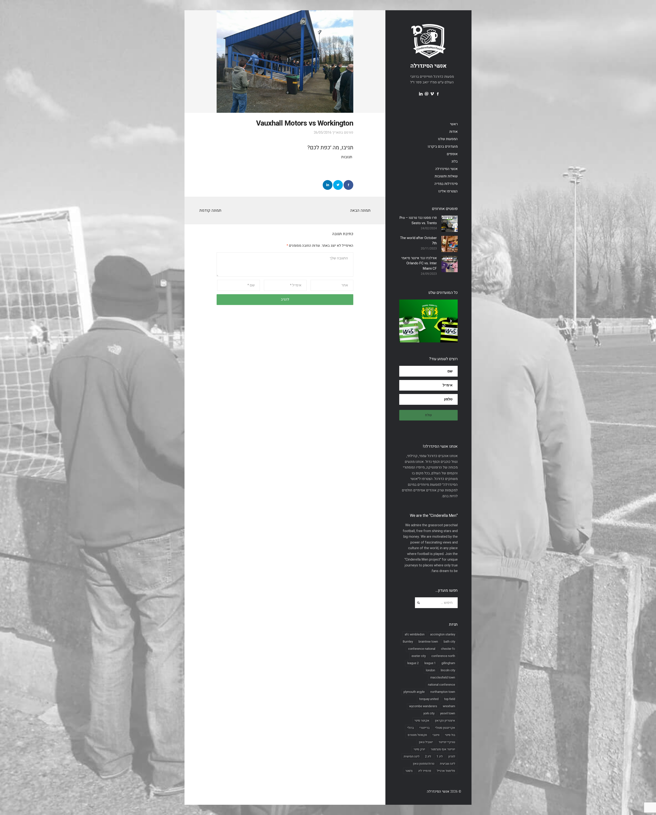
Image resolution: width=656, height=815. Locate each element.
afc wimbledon (415, 634)
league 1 (430, 663)
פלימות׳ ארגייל (446, 771)
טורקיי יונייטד (447, 742)
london (430, 670)
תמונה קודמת (210, 210)
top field (449, 699)
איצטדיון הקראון (445, 720)
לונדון (451, 756)
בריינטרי (424, 728)
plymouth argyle (414, 692)
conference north (443, 656)
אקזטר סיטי (422, 720)
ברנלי (410, 728)
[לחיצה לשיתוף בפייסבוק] (348, 185)
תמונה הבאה (360, 210)
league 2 (413, 663)
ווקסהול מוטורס (417, 735)
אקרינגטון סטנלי (445, 728)
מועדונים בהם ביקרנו (443, 146)
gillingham (448, 663)
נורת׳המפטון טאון (423, 764)
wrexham (449, 706)
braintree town (428, 642)
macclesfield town (442, 677)
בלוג (454, 161)
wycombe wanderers (423, 706)
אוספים (452, 154)
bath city (449, 642)
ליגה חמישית (411, 756)
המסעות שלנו (448, 139)
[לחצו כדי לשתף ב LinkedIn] (327, 185)
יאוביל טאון (426, 742)
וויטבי (436, 735)
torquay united (429, 699)
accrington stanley (442, 634)
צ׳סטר (409, 771)
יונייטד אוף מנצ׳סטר (443, 749)
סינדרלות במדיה (446, 183)
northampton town (442, 692)
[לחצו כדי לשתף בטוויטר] (338, 185)
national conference (441, 685)
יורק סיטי (419, 749)
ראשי (454, 124)
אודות (453, 131)
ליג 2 (428, 756)
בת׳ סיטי (450, 735)
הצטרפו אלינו (448, 191)
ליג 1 (440, 756)
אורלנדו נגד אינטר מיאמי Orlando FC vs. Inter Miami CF (419, 263)
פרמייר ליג (424, 771)
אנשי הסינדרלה (428, 66)
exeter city (419, 656)
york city (428, 713)
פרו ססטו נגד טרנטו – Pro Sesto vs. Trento (418, 220)
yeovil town (447, 713)
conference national (421, 649)
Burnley (408, 642)
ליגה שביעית (447, 764)
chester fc (448, 649)
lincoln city (448, 670)
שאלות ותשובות (446, 176)
